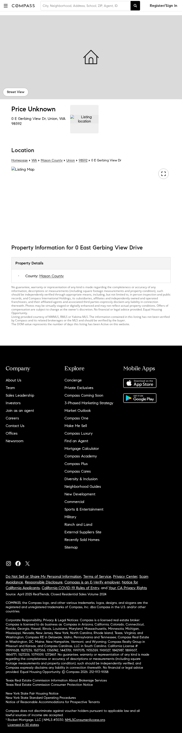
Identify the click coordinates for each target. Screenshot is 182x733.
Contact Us (15, 425)
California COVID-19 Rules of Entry (70, 588)
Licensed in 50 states (23, 725)
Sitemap (71, 547)
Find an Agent (76, 441)
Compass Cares (77, 471)
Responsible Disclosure (44, 582)
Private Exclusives (78, 387)
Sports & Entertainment (83, 509)
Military (70, 517)
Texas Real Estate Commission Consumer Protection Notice (49, 685)
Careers (12, 418)
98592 (16, 123)
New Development (79, 494)
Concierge (73, 380)
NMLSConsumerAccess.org (85, 720)
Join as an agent (20, 410)
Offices (12, 433)
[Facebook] (20, 562)
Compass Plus (76, 463)
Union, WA (56, 118)
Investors (13, 403)
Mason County (52, 160)
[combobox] (85, 5)
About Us (13, 380)
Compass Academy (80, 456)
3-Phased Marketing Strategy (88, 403)
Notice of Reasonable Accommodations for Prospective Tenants (53, 702)
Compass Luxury (78, 433)
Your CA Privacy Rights (128, 588)
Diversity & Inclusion (81, 479)
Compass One (76, 418)
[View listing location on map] (84, 119)
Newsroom (14, 441)
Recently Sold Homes (82, 539)
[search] (135, 5)
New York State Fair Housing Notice (32, 693)
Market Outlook (77, 410)
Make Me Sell (75, 425)
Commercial (74, 501)
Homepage (19, 160)
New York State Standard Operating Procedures (41, 698)
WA (34, 160)
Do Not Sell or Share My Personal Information (43, 576)
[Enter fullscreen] (163, 174)
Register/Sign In (163, 5)
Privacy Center (125, 576)
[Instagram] (10, 562)
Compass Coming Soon (83, 395)
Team (10, 387)
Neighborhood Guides (82, 486)
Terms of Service (97, 576)
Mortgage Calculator (81, 448)
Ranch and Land (78, 524)
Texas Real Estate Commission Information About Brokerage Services (56, 680)
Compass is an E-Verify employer (92, 582)
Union (70, 160)
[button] (5, 5)
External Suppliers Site (82, 532)
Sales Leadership (20, 395)
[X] (29, 562)
